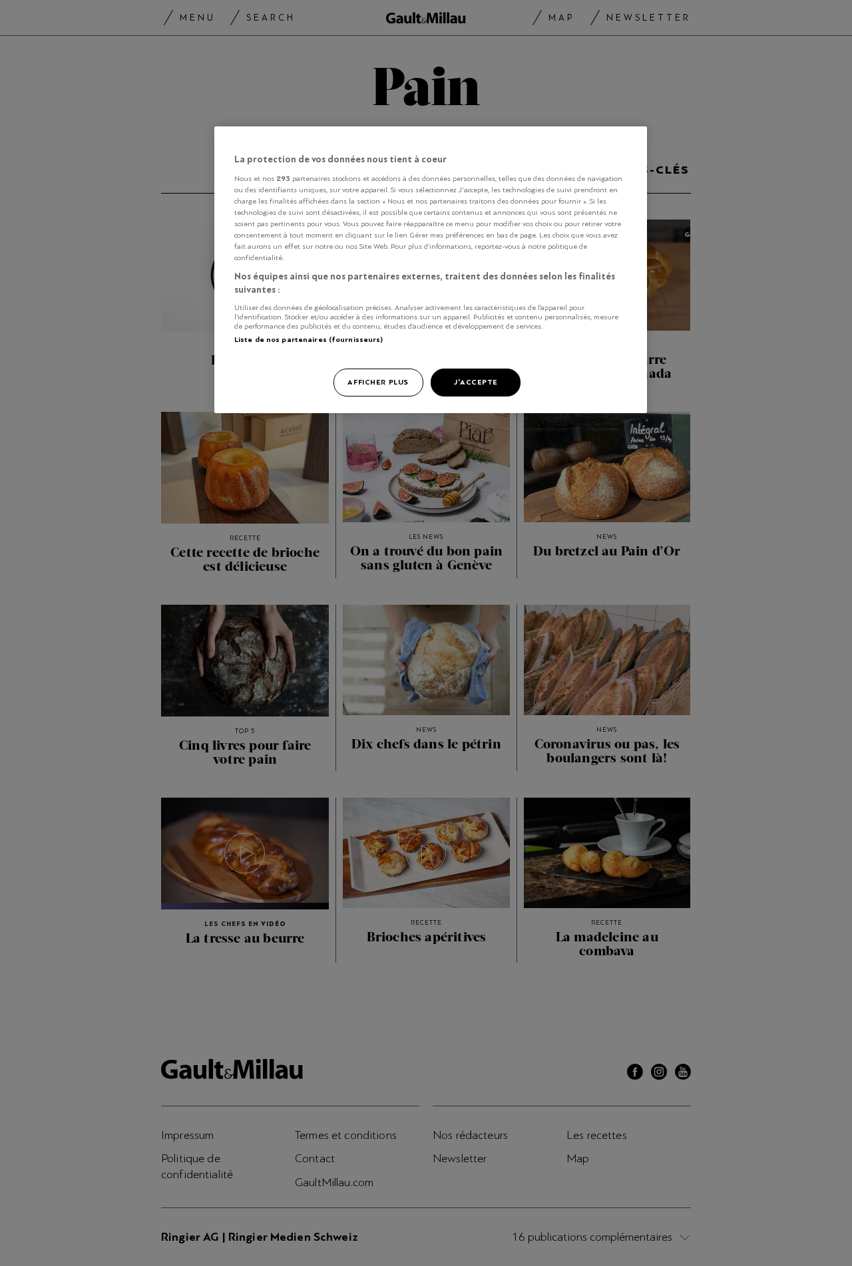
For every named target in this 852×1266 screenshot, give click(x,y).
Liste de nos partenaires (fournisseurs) (308, 339)
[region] (430, 269)
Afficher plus (377, 382)
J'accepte (475, 382)
